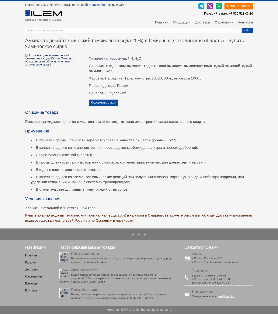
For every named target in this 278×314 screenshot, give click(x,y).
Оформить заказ (103, 102)
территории (97, 4)
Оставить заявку (238, 6)
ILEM (124, 309)
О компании (224, 22)
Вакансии (32, 283)
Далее (103, 262)
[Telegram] (201, 6)
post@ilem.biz (226, 296)
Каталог (30, 262)
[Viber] (210, 6)
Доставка (202, 22)
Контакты (245, 22)
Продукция (181, 22)
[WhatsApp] (219, 6)
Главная (161, 22)
